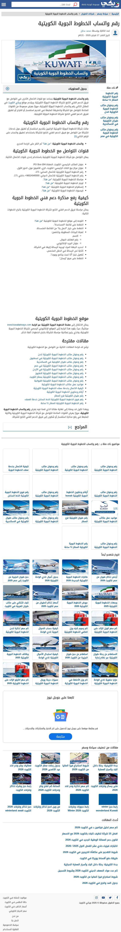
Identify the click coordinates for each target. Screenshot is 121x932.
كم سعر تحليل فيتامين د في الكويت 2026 (96, 827)
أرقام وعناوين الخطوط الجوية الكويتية (65, 392)
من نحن (15, 916)
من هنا (47, 144)
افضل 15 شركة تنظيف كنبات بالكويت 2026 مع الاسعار (90, 833)
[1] (75, 136)
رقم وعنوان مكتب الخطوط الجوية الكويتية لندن (109, 108)
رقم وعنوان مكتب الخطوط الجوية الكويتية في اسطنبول (56, 358)
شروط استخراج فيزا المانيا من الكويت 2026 (96, 877)
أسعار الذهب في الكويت (16, 906)
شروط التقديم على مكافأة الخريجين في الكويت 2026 (90, 852)
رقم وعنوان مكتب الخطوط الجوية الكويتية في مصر (109, 132)
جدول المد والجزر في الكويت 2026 (100, 883)
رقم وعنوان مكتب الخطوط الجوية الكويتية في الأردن (58, 369)
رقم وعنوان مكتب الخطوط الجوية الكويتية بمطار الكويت (56, 377)
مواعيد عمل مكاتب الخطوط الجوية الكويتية (62, 384)
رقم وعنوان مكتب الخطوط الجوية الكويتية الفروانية (58, 381)
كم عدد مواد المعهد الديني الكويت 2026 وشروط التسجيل (88, 870)
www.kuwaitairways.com (19, 325)
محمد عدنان (86, 31)
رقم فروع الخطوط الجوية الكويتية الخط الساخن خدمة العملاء (54, 399)
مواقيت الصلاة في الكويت (15, 898)
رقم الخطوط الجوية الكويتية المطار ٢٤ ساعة (110, 96)
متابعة (60, 736)
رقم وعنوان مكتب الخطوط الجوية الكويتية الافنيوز (59, 373)
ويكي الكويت (14, 103)
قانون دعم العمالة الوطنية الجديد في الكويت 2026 (91, 840)
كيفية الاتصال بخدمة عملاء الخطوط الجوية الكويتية (58, 388)
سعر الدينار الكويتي (18, 911)
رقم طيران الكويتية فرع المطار (68, 396)
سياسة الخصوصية (11, 925)
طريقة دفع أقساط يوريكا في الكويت (99, 858)
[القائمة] (3, 4)
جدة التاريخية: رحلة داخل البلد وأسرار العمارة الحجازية (91, 864)
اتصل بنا (15, 920)
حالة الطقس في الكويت (16, 902)
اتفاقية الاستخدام (11, 929)
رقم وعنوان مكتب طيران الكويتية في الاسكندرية (109, 120)
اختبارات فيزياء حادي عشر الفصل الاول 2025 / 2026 (92, 846)
